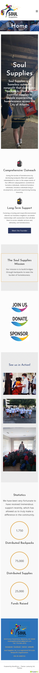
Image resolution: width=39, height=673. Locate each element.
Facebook (17, 647)
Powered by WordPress (11, 666)
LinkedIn (31, 647)
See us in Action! (19, 365)
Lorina (28, 666)
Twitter (24, 647)
